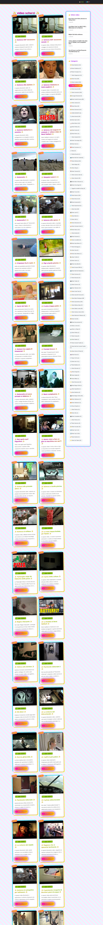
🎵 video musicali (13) (75, 277)
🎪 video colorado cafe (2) (76, 226)
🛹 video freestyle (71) (75, 71)
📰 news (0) (73, 150)
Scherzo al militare (24, 531)
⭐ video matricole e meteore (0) (77, 315)
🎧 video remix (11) (74, 133)
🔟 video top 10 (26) (75, 433)
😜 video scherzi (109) (75, 85)
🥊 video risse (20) (74, 106)
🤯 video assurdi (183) (75, 89)
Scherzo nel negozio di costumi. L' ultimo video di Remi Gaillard (51, 132)
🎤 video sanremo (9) (75, 423)
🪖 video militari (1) (74, 378)
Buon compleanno (50, 394)
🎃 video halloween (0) (75, 399)
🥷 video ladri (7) (74, 212)
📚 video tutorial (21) (75, 171)
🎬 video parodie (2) (75, 236)
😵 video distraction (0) (75, 222)
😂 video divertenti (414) (75, 109)
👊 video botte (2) (74, 215)
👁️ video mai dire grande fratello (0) (78, 347)
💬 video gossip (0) (74, 336)
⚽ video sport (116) (75, 119)
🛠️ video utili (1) (74, 219)
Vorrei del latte (22, 306)
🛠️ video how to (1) (74, 361)
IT (88, 2)
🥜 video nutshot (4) (75, 436)
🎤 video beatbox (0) (75, 364)
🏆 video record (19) (75, 198)
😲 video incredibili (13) (75, 239)
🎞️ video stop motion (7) (75, 243)
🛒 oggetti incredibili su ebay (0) (77, 188)
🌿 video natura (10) (75, 229)
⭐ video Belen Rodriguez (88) (77, 298)
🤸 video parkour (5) (75, 409)
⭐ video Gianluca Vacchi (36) (77, 312)
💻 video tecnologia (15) (75, 140)
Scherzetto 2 (21, 220)
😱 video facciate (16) (75, 426)
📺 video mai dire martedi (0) (76, 270)
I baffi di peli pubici (51, 757)
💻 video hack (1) (74, 143)
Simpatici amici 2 (50, 177)
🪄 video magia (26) (74, 164)
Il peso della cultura (51, 576)
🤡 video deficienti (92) (75, 161)
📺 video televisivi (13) (75, 287)
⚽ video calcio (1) (74, 260)
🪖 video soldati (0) (74, 375)
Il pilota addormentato (52, 800)
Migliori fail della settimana (76, 34)
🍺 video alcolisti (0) (74, 233)
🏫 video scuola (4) (74, 130)
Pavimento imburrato (25, 800)
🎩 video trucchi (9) (74, 191)
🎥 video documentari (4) (76, 322)
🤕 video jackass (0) (75, 102)
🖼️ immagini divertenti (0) (76, 95)
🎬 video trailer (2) (74, 281)
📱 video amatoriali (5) (75, 202)
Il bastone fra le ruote (25, 263)
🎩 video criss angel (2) (75, 185)
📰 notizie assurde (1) (75, 154)
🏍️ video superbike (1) (75, 388)
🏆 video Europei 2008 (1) (76, 267)
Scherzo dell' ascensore (26, 40)
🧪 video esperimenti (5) (75, 205)
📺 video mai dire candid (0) (76, 157)
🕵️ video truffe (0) (74, 257)
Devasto (19, 1)
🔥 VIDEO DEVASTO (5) (75, 113)
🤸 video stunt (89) (74, 209)
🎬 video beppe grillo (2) (76, 385)
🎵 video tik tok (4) (74, 358)
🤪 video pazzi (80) (74, 78)
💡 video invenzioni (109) (76, 92)
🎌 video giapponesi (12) (76, 75)
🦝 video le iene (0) (74, 325)
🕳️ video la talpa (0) (75, 329)
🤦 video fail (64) (74, 318)
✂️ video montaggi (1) (75, 246)
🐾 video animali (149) (75, 116)
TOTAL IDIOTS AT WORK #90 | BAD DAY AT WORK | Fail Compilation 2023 (78, 42)
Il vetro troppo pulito (51, 306)
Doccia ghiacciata (23, 757)
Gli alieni (20, 712)
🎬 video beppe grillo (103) (76, 395)
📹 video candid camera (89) (77, 99)
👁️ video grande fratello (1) (76, 342)
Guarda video (22, 53)
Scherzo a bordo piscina (53, 486)
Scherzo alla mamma (24, 85)
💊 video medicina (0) (75, 392)
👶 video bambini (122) (75, 65)
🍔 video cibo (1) (74, 412)
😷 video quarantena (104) (76, 301)
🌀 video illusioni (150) (75, 195)
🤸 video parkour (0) (75, 419)
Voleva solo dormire (24, 667)
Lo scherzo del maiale (25, 845)
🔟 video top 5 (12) (74, 430)
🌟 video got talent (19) (75, 440)
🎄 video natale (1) (74, 339)
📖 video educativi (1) (75, 368)
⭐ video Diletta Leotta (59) (76, 308)
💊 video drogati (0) (74, 371)
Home (82, 2)
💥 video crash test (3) (75, 291)
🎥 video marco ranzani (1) (76, 181)
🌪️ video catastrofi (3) (75, 137)
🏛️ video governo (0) (75, 284)
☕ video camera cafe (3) (76, 174)
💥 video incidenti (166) (75, 82)
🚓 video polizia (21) (75, 126)
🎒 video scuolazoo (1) (75, 147)
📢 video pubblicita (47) (75, 68)
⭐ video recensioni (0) (75, 382)
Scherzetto (21, 177)
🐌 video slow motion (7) (75, 253)
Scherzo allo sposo (51, 220)
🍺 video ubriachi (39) (75, 178)
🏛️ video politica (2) (74, 332)
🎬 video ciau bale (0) (75, 263)
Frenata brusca (49, 349)
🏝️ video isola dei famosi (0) (77, 294)
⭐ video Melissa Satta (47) (76, 305)
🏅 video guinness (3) (75, 274)
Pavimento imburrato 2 (52, 667)
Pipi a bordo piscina (51, 263)
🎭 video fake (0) (74, 250)
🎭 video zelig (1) (74, 167)
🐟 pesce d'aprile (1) (75, 406)
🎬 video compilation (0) (75, 416)
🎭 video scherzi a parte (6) (76, 351)
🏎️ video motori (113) (75, 123)
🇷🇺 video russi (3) (74, 354)
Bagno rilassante (23, 622)
